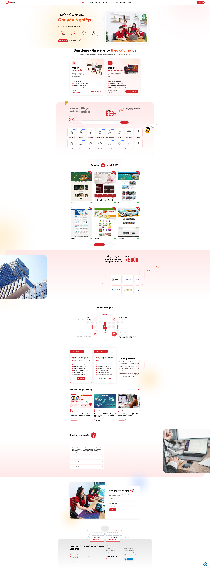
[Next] (142, 284)
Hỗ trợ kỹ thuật (113, 539)
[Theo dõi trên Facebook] (71, 562)
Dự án (117, 2)
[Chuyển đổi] (102, 443)
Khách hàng (123, 2)
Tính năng (90, 2)
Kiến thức (130, 2)
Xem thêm (74, 419)
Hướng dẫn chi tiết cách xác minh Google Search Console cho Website (80, 414)
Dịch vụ (110, 2)
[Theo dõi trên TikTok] (73, 562)
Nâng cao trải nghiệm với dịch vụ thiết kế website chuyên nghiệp (128, 414)
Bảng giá (104, 2)
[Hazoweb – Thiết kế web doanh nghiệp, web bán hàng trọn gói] (10, 2)
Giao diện (97, 2)
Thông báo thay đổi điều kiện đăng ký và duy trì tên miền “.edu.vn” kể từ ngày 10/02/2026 (105, 415)
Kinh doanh (97, 539)
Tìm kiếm (124, 122)
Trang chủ (84, 2)
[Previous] (103, 284)
